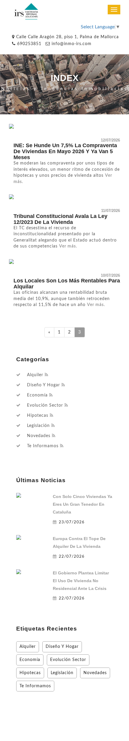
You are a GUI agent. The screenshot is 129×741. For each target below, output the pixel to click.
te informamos (42, 446)
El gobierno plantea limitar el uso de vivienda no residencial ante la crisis (81, 581)
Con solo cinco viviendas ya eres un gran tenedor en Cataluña (82, 504)
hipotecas (37, 415)
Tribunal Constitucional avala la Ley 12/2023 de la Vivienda (60, 219)
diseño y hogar (43, 385)
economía (37, 395)
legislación (38, 426)
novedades (38, 436)
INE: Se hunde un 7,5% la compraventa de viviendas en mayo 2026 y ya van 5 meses (65, 151)
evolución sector (45, 405)
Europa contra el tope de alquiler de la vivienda (79, 542)
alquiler (35, 375)
